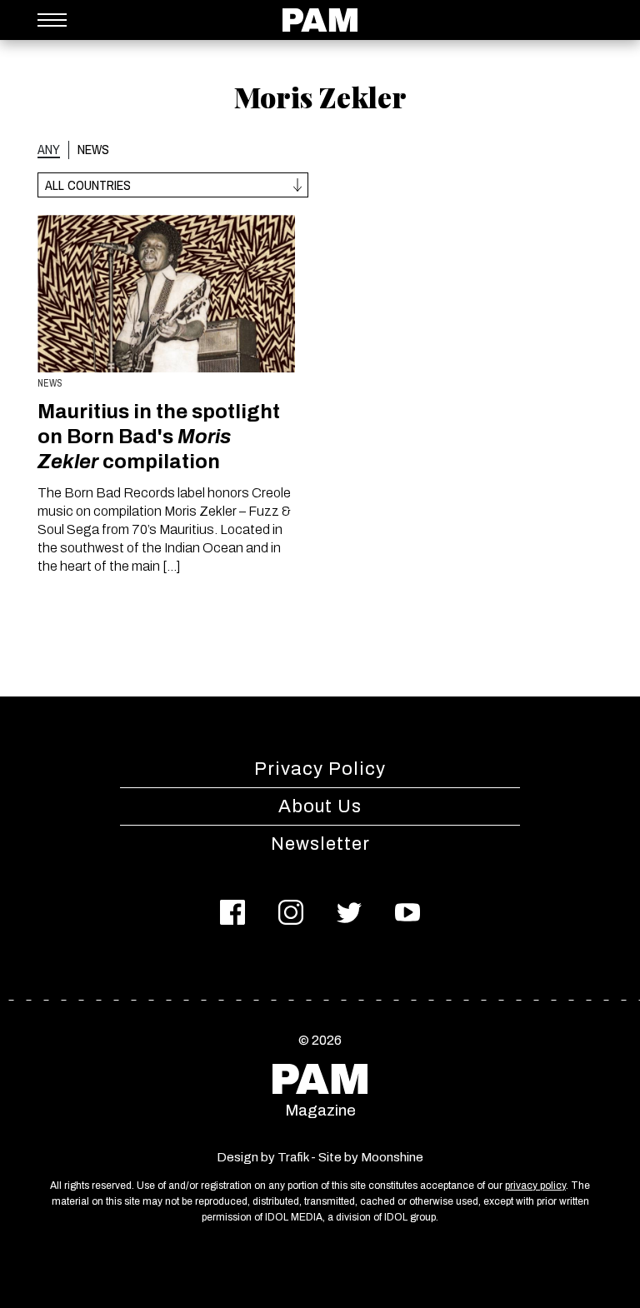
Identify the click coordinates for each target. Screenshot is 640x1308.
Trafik (293, 1157)
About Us (320, 806)
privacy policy (535, 1185)
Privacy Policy (320, 769)
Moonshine (392, 1157)
